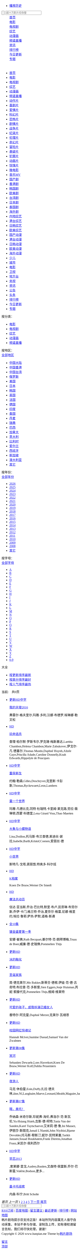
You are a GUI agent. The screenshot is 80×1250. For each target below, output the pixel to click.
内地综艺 (15, 216)
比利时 (14, 441)
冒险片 (14, 147)
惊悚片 (14, 165)
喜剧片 (14, 105)
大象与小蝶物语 (20, 828)
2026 (12, 483)
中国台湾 (15, 372)
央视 (12, 281)
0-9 (11, 659)
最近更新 (51, 1210)
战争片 (14, 128)
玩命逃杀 (15, 734)
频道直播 (15, 40)
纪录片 (14, 133)
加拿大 (14, 432)
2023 (12, 494)
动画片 (14, 160)
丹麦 (12, 418)
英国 (12, 395)
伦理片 (14, 137)
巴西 (12, 427)
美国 (12, 381)
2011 (12, 535)
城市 (12, 262)
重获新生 (15, 773)
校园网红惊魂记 (20, 1030)
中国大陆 (15, 362)
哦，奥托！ (17, 1109)
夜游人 (14, 1081)
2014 (12, 525)
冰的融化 (15, 959)
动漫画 (14, 36)
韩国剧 (14, 188)
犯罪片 (14, 156)
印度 (12, 409)
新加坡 (14, 455)
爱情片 (14, 110)
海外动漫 (15, 253)
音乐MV (15, 174)
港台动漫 (15, 239)
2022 (12, 497)
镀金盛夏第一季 (20, 931)
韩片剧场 (66, 1233)
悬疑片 (14, 151)
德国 (12, 404)
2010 (12, 539)
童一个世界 (17, 801)
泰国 (12, 413)
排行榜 (14, 49)
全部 (8, 355)
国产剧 (14, 179)
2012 (12, 532)
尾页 (43, 1202)
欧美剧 (14, 193)
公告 (12, 290)
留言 (5, 1241)
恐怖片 (14, 119)
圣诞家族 (15, 975)
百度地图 (22, 1210)
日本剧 (14, 202)
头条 (12, 295)
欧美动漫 (15, 248)
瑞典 (12, 423)
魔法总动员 (17, 899)
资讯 (12, 45)
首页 (12, 17)
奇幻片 (14, 142)
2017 (12, 514)
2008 (12, 546)
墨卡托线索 (17, 1186)
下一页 (35, 1202)
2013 (12, 528)
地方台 (14, 276)
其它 (12, 464)
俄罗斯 (14, 376)
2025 (12, 487)
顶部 (5, 1246)
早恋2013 (15, 1158)
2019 (12, 508)
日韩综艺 (15, 225)
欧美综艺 (15, 230)
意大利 (14, 436)
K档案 (13, 878)
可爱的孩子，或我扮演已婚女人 (31, 1007)
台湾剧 (14, 197)
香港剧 (14, 184)
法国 (12, 399)
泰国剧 (14, 207)
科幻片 (14, 114)
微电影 (14, 170)
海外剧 (14, 211)
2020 (12, 504)
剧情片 (14, 123)
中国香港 (15, 367)
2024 (12, 490)
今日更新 (15, 54)
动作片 (14, 100)
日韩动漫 (15, 244)
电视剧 (14, 26)
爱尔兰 (14, 446)
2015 (12, 521)
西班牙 (14, 450)
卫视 (12, 271)
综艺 (12, 31)
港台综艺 (15, 221)
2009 (12, 542)
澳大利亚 (15, 460)
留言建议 (36, 1210)
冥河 (12, 1055)
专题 (12, 59)
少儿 (12, 258)
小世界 (14, 856)
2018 (12, 511)
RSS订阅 (7, 1210)
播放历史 (15, 5)
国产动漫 (15, 234)
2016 (12, 518)
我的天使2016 (18, 707)
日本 (12, 386)
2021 (12, 501)
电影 (12, 22)
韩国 (12, 390)
